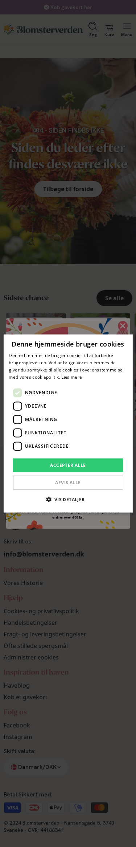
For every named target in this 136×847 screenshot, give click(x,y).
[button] (68, 499)
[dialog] (67, 424)
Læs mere (71, 377)
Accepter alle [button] (68, 465)
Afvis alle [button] (68, 482)
